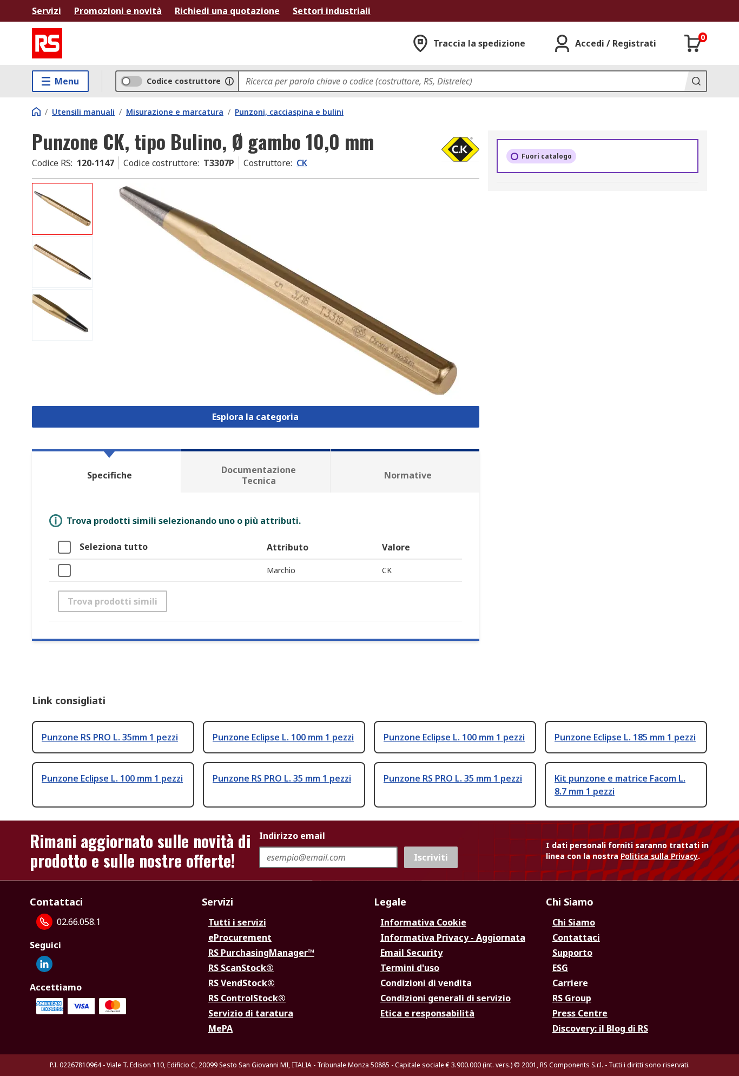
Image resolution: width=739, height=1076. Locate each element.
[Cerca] (695, 81)
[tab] (106, 471)
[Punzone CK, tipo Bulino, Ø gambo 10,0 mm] (287, 291)
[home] (36, 111)
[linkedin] (44, 964)
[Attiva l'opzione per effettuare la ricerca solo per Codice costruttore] (229, 81)
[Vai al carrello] (693, 43)
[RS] (47, 43)
